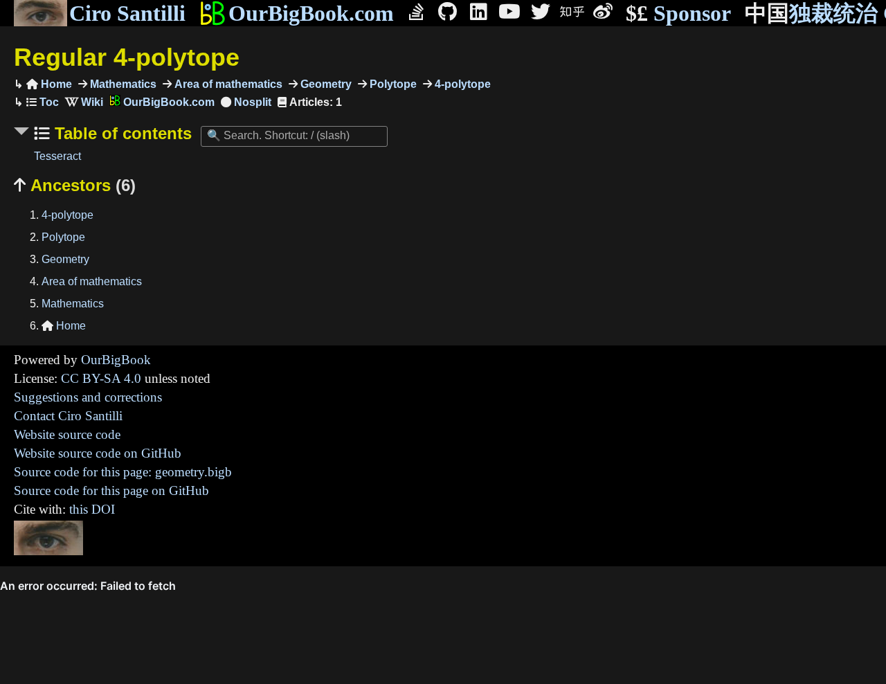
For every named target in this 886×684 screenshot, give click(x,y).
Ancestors (75, 185)
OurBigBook (116, 359)
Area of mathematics (227, 84)
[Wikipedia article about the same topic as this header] (84, 102)
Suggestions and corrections (88, 397)
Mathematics (121, 84)
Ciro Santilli (127, 13)
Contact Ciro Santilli (68, 415)
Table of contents (121, 133)
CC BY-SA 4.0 (101, 378)
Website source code (67, 434)
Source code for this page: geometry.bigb (123, 472)
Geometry (325, 84)
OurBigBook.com (311, 13)
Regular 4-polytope (126, 57)
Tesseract (57, 156)
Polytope (392, 84)
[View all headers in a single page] (246, 102)
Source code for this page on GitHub (111, 490)
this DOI (92, 509)
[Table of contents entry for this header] (42, 102)
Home (49, 84)
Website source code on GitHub (97, 453)
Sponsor (678, 13)
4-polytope (461, 84)
